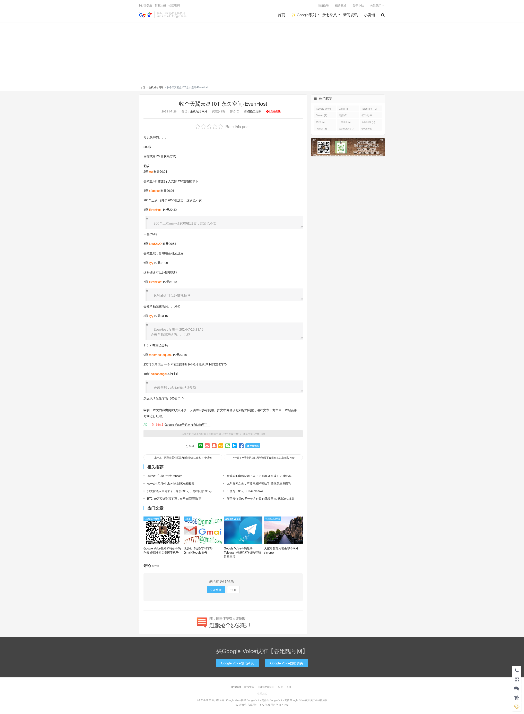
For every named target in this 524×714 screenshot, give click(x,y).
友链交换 (249, 687)
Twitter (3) (321, 128)
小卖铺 (369, 14)
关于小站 (358, 5)
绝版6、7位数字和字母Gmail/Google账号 (198, 550)
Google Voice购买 (236, 700)
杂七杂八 (329, 14)
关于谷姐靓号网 (319, 700)
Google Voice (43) (323, 109)
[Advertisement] (262, 54)
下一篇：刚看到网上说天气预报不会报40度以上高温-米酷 (263, 457)
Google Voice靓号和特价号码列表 (162, 550)
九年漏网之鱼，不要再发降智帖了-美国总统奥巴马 (259, 483)
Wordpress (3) (347, 128)
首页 (281, 14)
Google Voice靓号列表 (237, 663)
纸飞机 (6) (367, 115)
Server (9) (321, 115)
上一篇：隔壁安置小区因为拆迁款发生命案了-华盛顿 (183, 457)
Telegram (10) (369, 108)
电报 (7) (343, 115)
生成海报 (254, 445)
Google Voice (152, 518)
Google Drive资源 (300, 700)
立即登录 (215, 590)
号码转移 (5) (368, 122)
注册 (233, 590)
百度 (288, 687)
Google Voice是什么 (258, 700)
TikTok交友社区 (265, 687)
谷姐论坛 (323, 5)
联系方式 (262, 693)
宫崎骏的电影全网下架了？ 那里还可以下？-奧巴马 (259, 476)
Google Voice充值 (279, 700)
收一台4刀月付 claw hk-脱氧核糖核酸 (170, 483)
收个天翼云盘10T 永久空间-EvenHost (223, 103)
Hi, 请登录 (145, 5)
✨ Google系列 (303, 14)
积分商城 (340, 5)
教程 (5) (320, 122)
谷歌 (280, 687)
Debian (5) (345, 122)
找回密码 (174, 5)
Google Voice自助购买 (286, 663)
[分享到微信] (227, 445)
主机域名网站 (156, 87)
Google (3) (367, 128)
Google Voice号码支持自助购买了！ (187, 424)
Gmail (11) (344, 108)
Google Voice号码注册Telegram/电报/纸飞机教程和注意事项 (242, 552)
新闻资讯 (350, 14)
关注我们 (376, 5)
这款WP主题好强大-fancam (164, 476)
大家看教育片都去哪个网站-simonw (281, 550)
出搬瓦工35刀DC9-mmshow (245, 491)
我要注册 (160, 5)
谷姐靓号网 (145, 14)
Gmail (188, 518)
